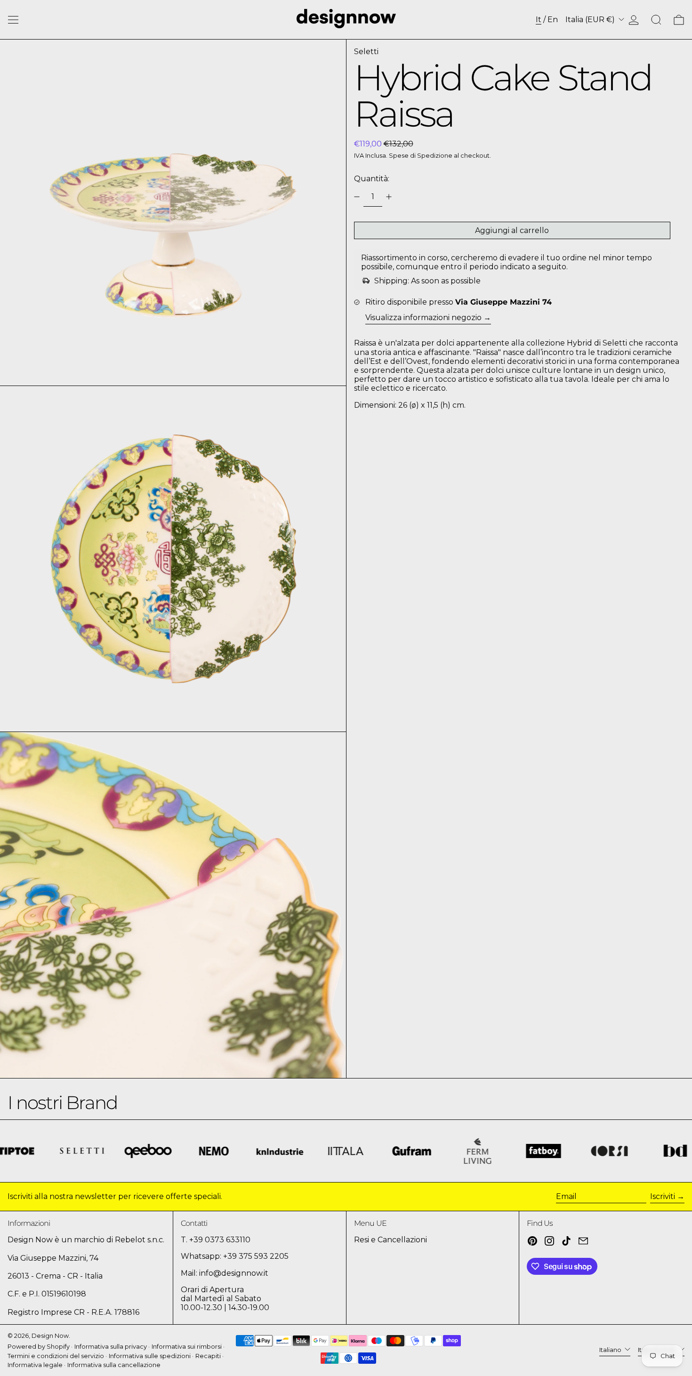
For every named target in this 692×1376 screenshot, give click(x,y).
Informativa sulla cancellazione (114, 1364)
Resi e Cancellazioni (390, 1239)
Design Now (50, 1335)
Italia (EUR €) (591, 19)
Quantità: (371, 178)
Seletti (366, 51)
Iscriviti (662, 1196)
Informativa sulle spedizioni (150, 1356)
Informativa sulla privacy (110, 1346)
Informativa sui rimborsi (187, 1346)
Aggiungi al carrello (512, 230)
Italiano (611, 1349)
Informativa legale (35, 1364)
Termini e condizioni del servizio (56, 1356)
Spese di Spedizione (420, 155)
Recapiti (208, 1356)
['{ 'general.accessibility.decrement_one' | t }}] (356, 196)
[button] (656, 19)
